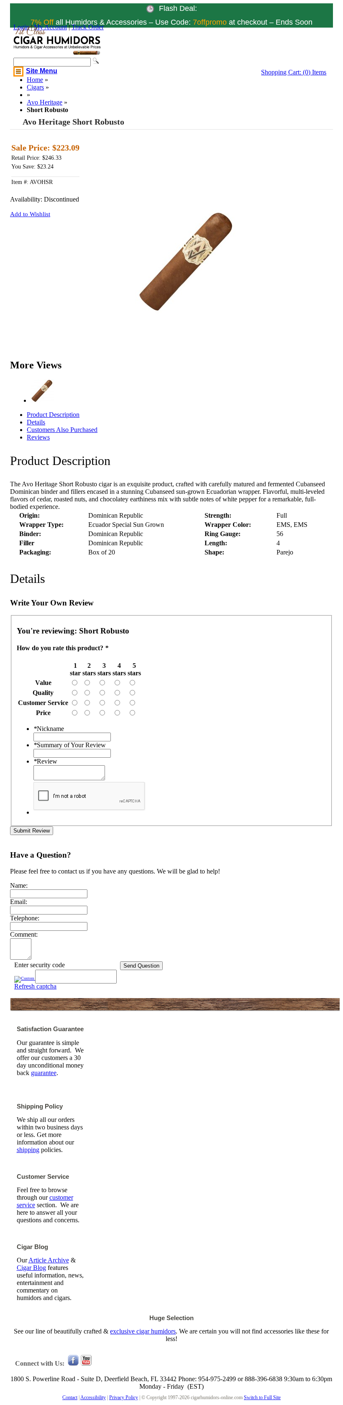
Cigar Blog (31, 1267)
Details (36, 422)
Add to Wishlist (30, 214)
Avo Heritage (44, 102)
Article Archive (48, 1260)
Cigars (35, 87)
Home (35, 79)
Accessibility (93, 1397)
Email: (18, 901)
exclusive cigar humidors (143, 1331)
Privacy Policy (123, 1397)
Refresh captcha (35, 986)
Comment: (24, 934)
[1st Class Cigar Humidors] (57, 53)
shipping (28, 1149)
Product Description (53, 414)
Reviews (38, 437)
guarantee (43, 1072)
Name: (19, 885)
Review (45, 761)
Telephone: (24, 918)
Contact (69, 1397)
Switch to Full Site (262, 1397)
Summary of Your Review (69, 744)
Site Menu (41, 70)
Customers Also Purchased (62, 429)
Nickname (48, 728)
